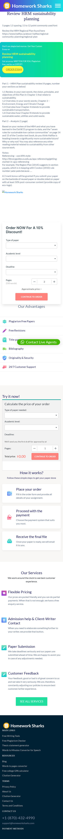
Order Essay (14, 69)
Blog (4, 761)
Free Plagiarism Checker (14, 740)
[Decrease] (34, 281)
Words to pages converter (14, 766)
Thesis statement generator (15, 745)
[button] (38, 342)
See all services (31, 701)
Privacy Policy (9, 786)
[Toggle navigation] (58, 5)
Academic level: (12, 421)
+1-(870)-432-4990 (18, 818)
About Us (6, 791)
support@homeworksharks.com (18, 823)
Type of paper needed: (16, 410)
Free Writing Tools (11, 736)
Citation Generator (11, 775)
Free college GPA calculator (15, 770)
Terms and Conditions (12, 805)
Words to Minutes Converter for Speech (21, 750)
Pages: (8, 448)
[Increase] (54, 281)
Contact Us (7, 801)
